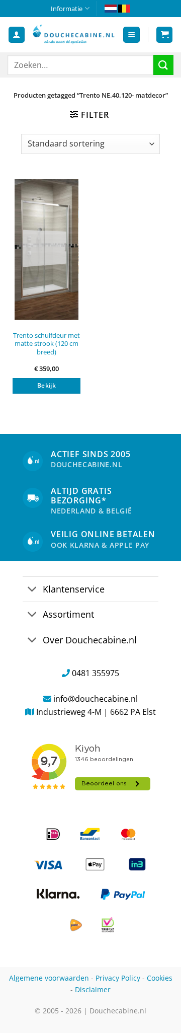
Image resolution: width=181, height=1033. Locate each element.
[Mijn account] (17, 35)
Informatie (66, 8)
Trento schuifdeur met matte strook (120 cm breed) (46, 343)
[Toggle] (32, 590)
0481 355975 (95, 673)
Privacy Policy (118, 978)
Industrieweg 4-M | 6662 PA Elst (96, 711)
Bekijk (46, 385)
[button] (131, 35)
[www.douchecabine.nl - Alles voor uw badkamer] (74, 35)
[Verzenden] (163, 65)
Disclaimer (93, 989)
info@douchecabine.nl (95, 698)
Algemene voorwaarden (49, 978)
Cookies (159, 978)
